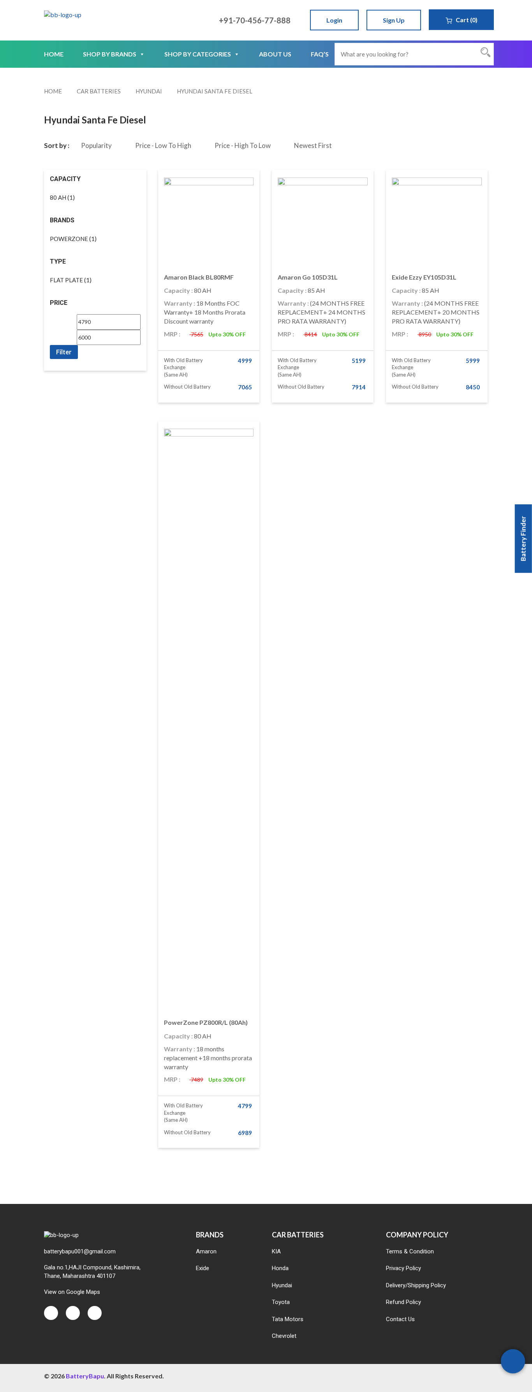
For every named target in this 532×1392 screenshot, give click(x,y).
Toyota (281, 1302)
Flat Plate (66, 279)
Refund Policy (403, 1302)
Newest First (313, 145)
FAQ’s (320, 54)
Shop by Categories (197, 54)
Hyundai (149, 91)
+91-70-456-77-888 (254, 20)
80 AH (58, 197)
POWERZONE (69, 238)
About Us (275, 54)
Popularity (96, 145)
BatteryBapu (85, 1376)
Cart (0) (465, 19)
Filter (64, 351)
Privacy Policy (403, 1268)
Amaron (206, 1251)
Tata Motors (287, 1319)
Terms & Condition (410, 1251)
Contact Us (400, 1319)
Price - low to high (163, 145)
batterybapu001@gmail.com (80, 1251)
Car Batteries (99, 91)
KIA (276, 1251)
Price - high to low (243, 145)
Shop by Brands (109, 54)
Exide (202, 1268)
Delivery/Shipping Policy (416, 1285)
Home (53, 54)
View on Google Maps (72, 1291)
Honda (280, 1268)
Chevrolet (284, 1335)
